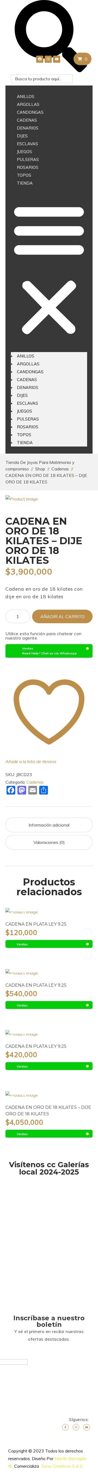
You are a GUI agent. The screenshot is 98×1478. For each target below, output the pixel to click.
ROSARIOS (27, 167)
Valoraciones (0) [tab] (49, 842)
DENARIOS (27, 128)
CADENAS (27, 120)
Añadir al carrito (62, 616)
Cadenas (35, 782)
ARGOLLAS (28, 104)
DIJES (22, 135)
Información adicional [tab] (49, 825)
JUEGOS (24, 151)
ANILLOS (25, 96)
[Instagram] (76, 1427)
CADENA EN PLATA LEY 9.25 (35, 924)
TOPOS (24, 175)
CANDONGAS (30, 112)
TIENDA (25, 183)
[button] (49, 269)
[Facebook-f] (65, 1427)
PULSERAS (28, 159)
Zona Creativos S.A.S (61, 1466)
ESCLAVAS (27, 143)
